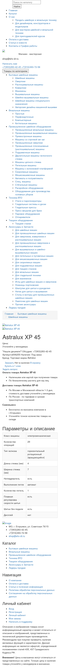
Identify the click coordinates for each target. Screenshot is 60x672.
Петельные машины (25, 165)
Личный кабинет (17, 615)
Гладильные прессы (25, 207)
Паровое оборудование (27, 213)
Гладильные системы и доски (30, 204)
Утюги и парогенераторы (28, 200)
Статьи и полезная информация (26, 586)
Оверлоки (20, 81)
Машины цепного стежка (28, 162)
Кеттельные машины (26, 123)
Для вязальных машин (27, 272)
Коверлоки (20, 87)
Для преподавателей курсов (30, 36)
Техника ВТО (15, 197)
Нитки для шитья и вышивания (31, 291)
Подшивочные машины (27, 152)
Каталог (13, 13)
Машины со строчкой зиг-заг (30, 139)
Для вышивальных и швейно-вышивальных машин (30, 251)
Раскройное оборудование (29, 187)
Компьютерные (23, 120)
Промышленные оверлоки (29, 142)
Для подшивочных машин (28, 265)
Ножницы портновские (27, 284)
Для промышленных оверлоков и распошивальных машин (32, 244)
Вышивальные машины (27, 94)
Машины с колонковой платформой (34, 168)
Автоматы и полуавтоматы (29, 178)
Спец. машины (23, 181)
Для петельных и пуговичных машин (34, 255)
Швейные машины (25, 78)
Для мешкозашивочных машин (31, 259)
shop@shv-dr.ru (17, 536)
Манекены (20, 90)
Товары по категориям (15, 71)
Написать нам (9, 63)
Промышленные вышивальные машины (36, 132)
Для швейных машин (26, 229)
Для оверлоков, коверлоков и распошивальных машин (30, 238)
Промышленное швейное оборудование (30, 126)
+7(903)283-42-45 (11, 67)
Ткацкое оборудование (21, 220)
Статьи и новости (18, 42)
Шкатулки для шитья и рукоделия (32, 288)
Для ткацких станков (25, 268)
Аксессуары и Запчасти (21, 226)
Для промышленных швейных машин (34, 233)
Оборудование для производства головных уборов (32, 192)
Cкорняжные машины (26, 171)
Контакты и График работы (23, 45)
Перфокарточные (24, 116)
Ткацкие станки (23, 223)
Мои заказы (15, 618)
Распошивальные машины (29, 84)
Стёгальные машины (26, 184)
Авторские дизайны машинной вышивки (36, 107)
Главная (13, 10)
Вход (11, 608)
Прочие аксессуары (25, 304)
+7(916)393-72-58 (31, 67)
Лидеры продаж (17, 307)
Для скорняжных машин (27, 262)
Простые (19, 113)
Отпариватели (22, 217)
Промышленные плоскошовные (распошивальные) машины (31, 147)
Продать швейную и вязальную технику (36, 20)
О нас (12, 16)
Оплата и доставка (18, 39)
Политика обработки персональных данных (32, 589)
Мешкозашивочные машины (30, 175)
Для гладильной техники (28, 275)
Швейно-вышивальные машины (31, 97)
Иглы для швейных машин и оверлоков (35, 281)
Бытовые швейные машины (23, 74)
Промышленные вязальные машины (34, 129)
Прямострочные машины (28, 136)
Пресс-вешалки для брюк (28, 210)
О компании (15, 580)
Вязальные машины (19, 110)
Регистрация (15, 611)
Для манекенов (23, 278)
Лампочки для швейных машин (31, 301)
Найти (17, 6)
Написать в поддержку (20, 621)
